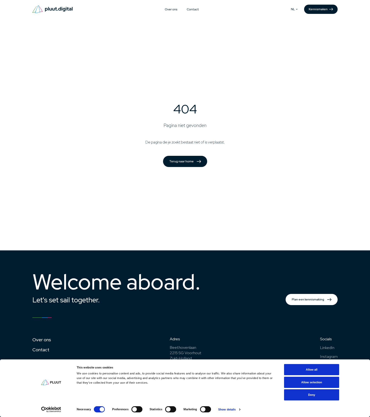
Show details (227, 409)
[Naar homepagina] (52, 9)
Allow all (312, 369)
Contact (193, 9)
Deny (311, 394)
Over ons (171, 9)
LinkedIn (327, 347)
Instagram (329, 356)
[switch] (136, 409)
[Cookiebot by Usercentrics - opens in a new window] (51, 409)
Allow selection (311, 382)
